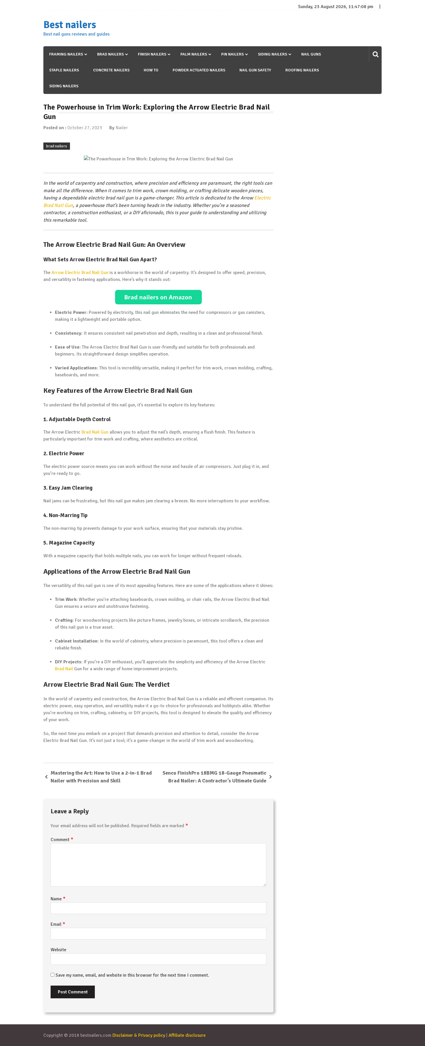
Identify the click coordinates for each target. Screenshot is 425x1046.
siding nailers (63, 86)
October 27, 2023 (84, 128)
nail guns (311, 54)
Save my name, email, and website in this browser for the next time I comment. (132, 975)
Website (58, 950)
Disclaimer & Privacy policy (138, 1035)
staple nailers (64, 70)
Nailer (122, 128)
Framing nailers (66, 54)
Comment (62, 840)
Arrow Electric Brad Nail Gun (79, 272)
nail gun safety (255, 70)
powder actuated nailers (199, 70)
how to (151, 70)
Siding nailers (272, 54)
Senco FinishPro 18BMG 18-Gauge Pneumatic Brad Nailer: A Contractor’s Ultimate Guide (214, 777)
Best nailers (69, 25)
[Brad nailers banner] (158, 297)
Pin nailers (232, 54)
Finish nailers (152, 54)
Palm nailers (193, 54)
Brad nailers (110, 54)
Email (58, 924)
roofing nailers (302, 70)
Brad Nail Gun (95, 432)
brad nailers (56, 146)
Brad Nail (64, 669)
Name (58, 899)
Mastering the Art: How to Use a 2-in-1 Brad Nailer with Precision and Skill (101, 777)
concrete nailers (111, 70)
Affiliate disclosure (187, 1035)
